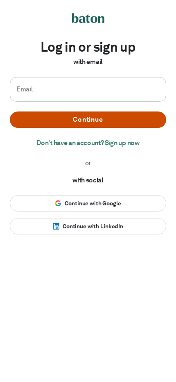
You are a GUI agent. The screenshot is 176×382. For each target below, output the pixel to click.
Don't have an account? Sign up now (87, 143)
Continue (88, 119)
